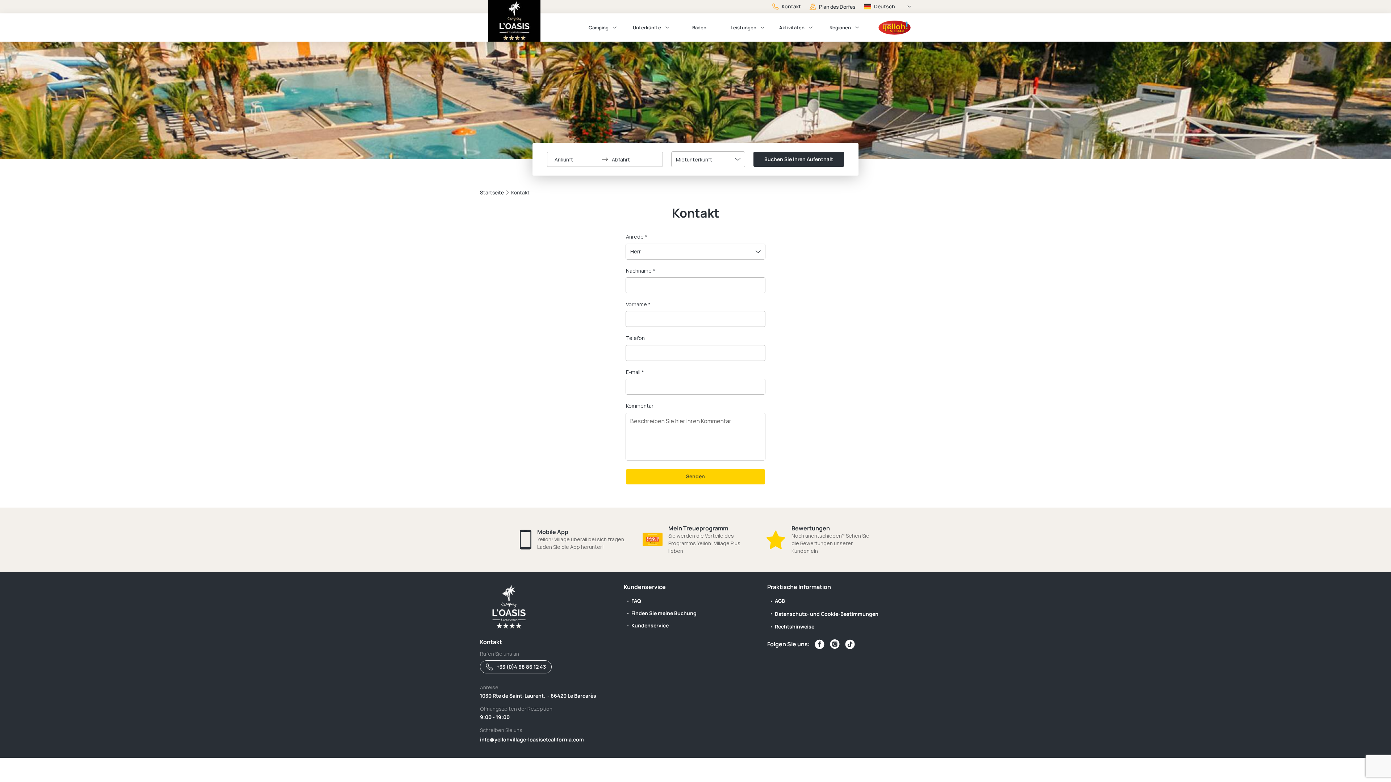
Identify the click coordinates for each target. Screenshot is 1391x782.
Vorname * (638, 304)
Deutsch (884, 6)
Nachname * (640, 270)
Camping (599, 27)
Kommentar (639, 405)
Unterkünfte (647, 27)
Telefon (635, 338)
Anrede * (636, 236)
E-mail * (635, 372)
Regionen (840, 27)
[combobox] (708, 159)
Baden (699, 27)
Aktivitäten (792, 27)
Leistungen (743, 27)
